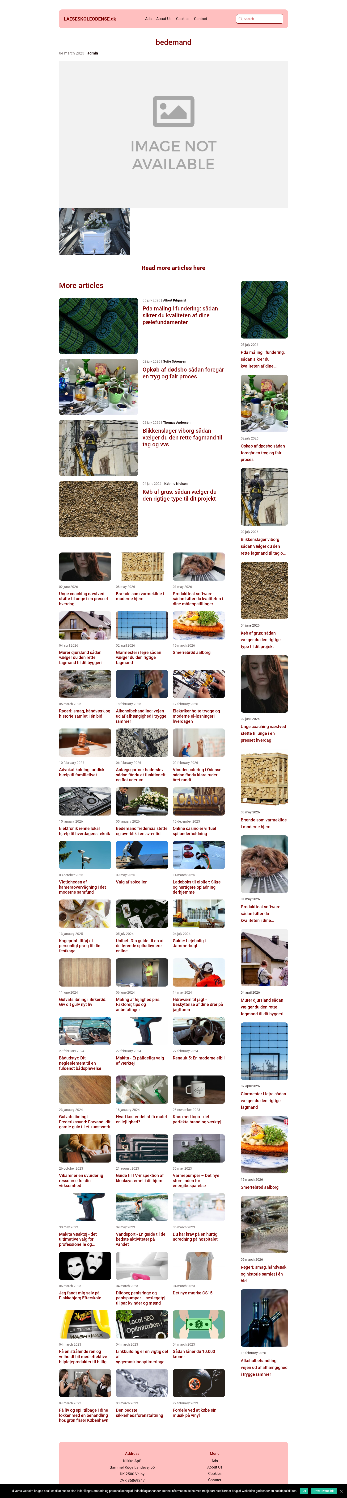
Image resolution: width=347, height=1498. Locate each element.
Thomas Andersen (176, 422)
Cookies (182, 19)
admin (92, 53)
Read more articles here (173, 267)
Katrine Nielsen (176, 483)
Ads (148, 19)
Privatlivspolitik (324, 1491)
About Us (163, 19)
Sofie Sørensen (174, 361)
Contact (200, 19)
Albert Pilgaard (174, 300)
